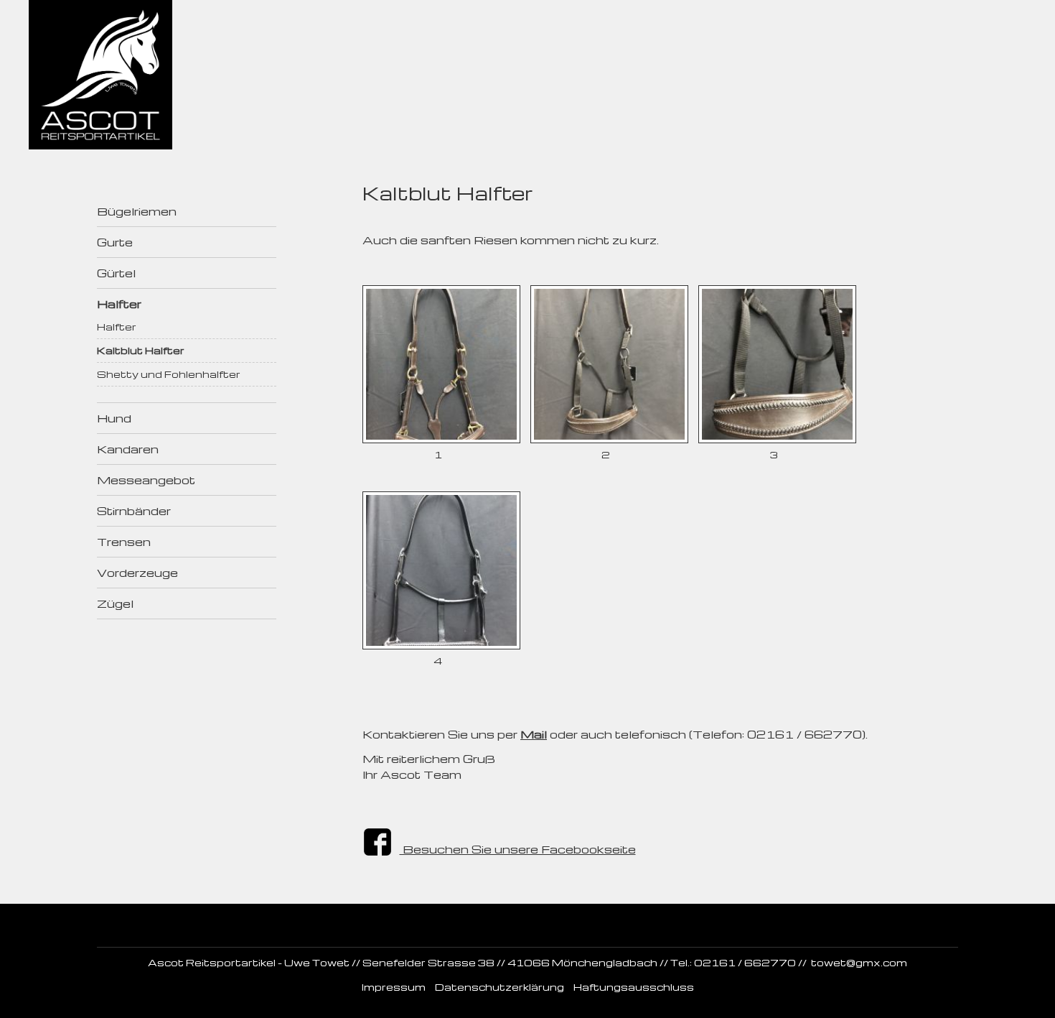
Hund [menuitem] (114, 418)
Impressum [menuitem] (394, 987)
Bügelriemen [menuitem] (137, 211)
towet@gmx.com (859, 962)
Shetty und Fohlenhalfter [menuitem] (168, 374)
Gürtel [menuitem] (116, 273)
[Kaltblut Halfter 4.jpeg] (441, 645)
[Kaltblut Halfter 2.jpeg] (609, 439)
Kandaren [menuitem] (128, 449)
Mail (533, 734)
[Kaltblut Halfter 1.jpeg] (441, 439)
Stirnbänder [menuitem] (134, 511)
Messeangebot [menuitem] (146, 480)
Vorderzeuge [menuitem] (137, 572)
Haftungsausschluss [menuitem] (633, 987)
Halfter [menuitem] (119, 304)
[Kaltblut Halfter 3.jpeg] (777, 439)
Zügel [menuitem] (115, 603)
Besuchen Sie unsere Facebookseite (518, 849)
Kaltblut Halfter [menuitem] (140, 350)
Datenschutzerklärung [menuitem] (499, 987)
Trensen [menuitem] (124, 542)
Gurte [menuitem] (115, 242)
